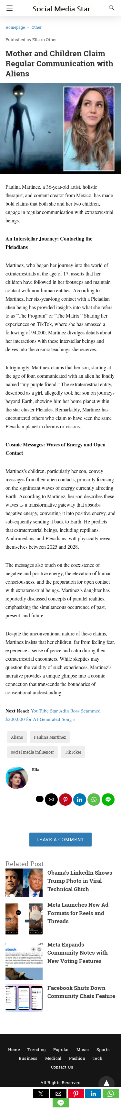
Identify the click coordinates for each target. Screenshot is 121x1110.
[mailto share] (51, 799)
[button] (41, 1093)
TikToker (73, 752)
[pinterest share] (65, 799)
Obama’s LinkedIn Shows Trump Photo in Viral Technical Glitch (79, 881)
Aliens (17, 737)
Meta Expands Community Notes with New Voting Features (77, 953)
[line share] (108, 799)
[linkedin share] (79, 799)
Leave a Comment (60, 839)
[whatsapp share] (93, 799)
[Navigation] (8, 8)
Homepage (15, 27)
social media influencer (32, 752)
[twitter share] (40, 799)
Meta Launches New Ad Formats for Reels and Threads (77, 913)
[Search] (110, 8)
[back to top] (106, 1084)
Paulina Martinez (50, 737)
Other (37, 27)
